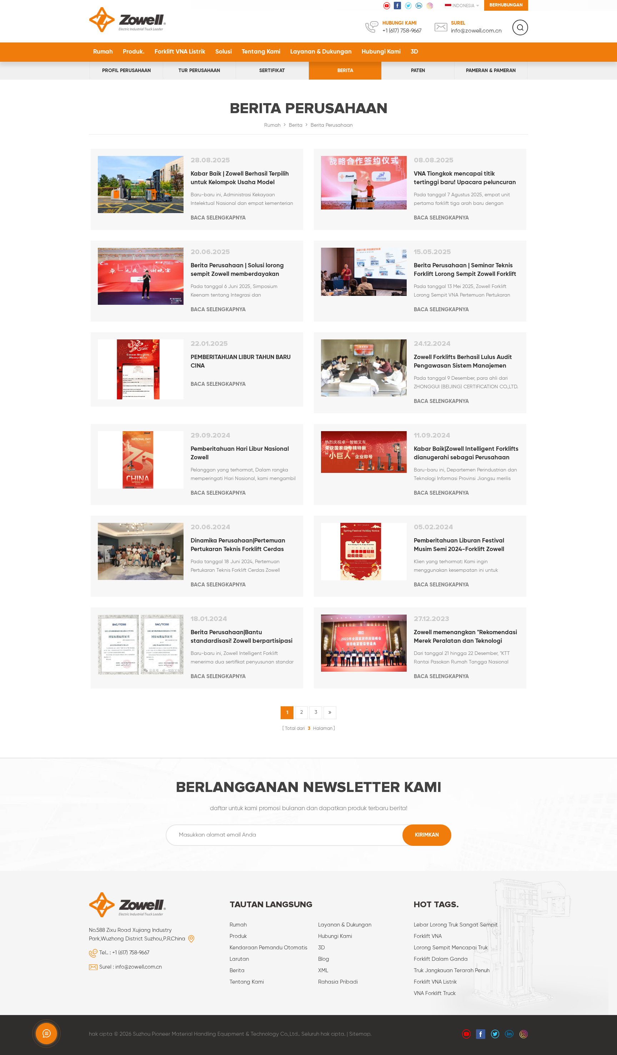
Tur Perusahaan (199, 70)
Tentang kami (261, 52)
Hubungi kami (381, 52)
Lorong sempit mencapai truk (451, 947)
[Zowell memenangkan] (364, 643)
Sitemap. (360, 1034)
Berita (345, 70)
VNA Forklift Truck (435, 993)
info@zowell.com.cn (476, 31)
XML (323, 970)
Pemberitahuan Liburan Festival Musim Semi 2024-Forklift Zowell (459, 545)
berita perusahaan (332, 125)
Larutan (239, 959)
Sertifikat (272, 70)
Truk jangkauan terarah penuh (452, 970)
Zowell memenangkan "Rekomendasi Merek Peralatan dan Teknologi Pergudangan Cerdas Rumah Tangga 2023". (465, 638)
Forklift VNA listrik (180, 52)
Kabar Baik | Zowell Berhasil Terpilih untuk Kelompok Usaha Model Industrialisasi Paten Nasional (240, 179)
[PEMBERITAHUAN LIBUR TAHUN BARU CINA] (141, 369)
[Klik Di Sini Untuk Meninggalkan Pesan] (46, 1033)
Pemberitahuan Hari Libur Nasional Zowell (240, 453)
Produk (238, 936)
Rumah (103, 52)
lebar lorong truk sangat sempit (456, 925)
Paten (418, 70)
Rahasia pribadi (338, 982)
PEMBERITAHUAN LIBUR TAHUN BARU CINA (241, 361)
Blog (323, 959)
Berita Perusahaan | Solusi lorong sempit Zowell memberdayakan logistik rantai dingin (237, 271)
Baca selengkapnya (218, 218)
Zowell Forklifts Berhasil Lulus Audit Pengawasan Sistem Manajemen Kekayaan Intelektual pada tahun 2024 (463, 362)
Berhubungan (506, 5)
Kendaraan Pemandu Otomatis (268, 947)
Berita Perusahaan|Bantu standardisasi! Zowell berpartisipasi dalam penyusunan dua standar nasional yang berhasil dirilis (241, 638)
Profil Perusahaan (126, 70)
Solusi (223, 52)
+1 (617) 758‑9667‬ (402, 31)
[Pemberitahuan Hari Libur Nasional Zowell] (141, 460)
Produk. (134, 52)
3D (414, 52)
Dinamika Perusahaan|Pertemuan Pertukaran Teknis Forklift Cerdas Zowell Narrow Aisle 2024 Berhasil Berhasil (238, 546)
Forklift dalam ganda (441, 959)
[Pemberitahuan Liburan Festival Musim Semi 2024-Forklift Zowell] (364, 551)
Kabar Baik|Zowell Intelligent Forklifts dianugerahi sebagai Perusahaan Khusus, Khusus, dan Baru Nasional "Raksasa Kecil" (466, 454)
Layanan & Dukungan (321, 52)
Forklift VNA (428, 936)
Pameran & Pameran (491, 70)
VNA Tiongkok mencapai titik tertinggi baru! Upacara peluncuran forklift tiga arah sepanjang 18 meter (466, 179)
